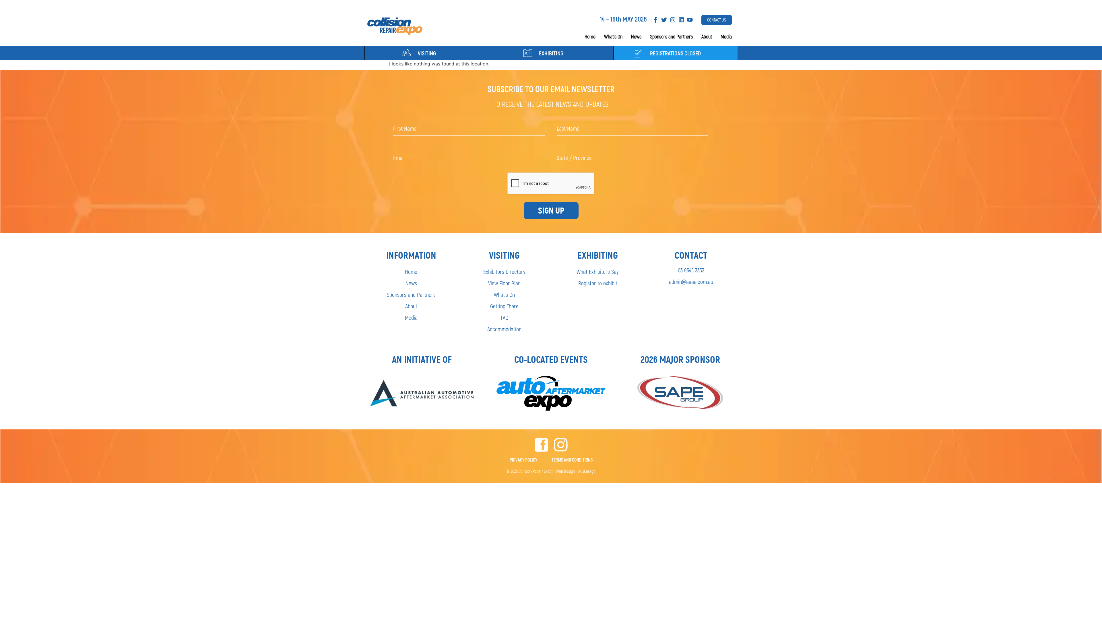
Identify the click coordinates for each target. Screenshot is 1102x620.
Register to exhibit (597, 283)
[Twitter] (664, 20)
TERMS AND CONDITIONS (572, 459)
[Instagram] (673, 20)
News (636, 36)
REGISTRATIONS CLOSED (675, 53)
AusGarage (586, 471)
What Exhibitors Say (598, 271)
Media (726, 36)
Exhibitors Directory (504, 271)
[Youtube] (690, 20)
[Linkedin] (681, 20)
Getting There (504, 306)
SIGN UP (551, 210)
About (706, 36)
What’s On (613, 36)
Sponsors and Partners (671, 36)
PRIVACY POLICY (523, 459)
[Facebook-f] (655, 20)
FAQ (504, 317)
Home (590, 36)
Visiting (427, 53)
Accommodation (504, 329)
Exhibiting (551, 53)
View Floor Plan (504, 283)
